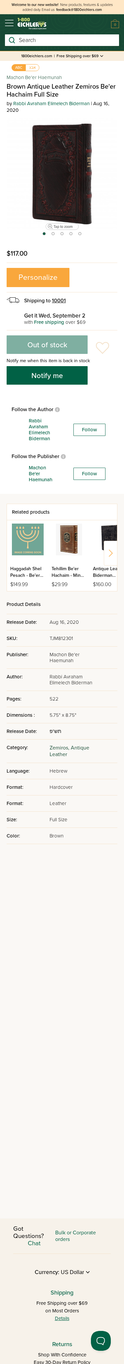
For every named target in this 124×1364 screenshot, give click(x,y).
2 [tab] (53, 236)
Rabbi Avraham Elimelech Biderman (51, 104)
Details (62, 1318)
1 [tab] (44, 236)
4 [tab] (71, 236)
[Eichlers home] (32, 23)
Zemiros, (60, 748)
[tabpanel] (62, 173)
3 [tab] (62, 236)
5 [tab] (80, 236)
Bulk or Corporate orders (75, 1236)
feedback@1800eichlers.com (79, 10)
